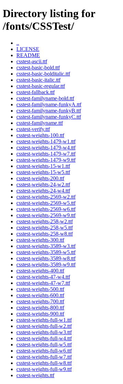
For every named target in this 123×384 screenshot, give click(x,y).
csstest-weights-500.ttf (40, 289)
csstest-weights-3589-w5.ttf (46, 252)
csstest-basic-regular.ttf (40, 86)
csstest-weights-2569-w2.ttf (46, 197)
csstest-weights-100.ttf (40, 135)
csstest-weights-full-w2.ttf (44, 326)
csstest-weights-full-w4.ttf (44, 338)
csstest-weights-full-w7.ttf (44, 357)
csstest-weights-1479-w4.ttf (46, 147)
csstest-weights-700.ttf (40, 301)
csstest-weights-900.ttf (40, 314)
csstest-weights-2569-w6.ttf (46, 209)
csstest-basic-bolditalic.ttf (43, 74)
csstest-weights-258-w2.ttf (44, 221)
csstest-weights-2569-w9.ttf (46, 215)
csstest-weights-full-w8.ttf (44, 363)
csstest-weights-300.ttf (40, 240)
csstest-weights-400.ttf (40, 271)
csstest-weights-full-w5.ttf (44, 344)
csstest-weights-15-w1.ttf (43, 166)
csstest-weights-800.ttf (40, 307)
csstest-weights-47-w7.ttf (43, 283)
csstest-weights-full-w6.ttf (44, 351)
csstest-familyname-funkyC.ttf (48, 117)
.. (17, 43)
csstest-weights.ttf (35, 375)
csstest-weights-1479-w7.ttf (46, 154)
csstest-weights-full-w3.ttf (44, 332)
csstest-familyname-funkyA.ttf (48, 104)
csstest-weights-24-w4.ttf (43, 191)
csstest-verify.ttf (33, 129)
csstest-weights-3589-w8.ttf (46, 258)
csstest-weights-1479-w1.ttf (46, 141)
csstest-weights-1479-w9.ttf (46, 160)
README (28, 55)
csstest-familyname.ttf (39, 123)
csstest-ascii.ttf (31, 61)
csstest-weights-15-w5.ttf (43, 172)
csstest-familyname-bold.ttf (45, 98)
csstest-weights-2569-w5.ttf (46, 203)
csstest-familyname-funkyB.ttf (48, 111)
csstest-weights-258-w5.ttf (44, 227)
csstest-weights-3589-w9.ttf (46, 264)
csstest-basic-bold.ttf (38, 67)
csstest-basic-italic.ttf (38, 80)
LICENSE (27, 49)
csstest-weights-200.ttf (40, 178)
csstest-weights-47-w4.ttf (43, 277)
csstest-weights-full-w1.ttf (44, 320)
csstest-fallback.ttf (35, 92)
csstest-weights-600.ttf (40, 295)
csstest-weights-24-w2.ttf (43, 184)
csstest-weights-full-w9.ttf (44, 369)
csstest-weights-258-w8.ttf (44, 234)
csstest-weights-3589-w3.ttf (46, 246)
